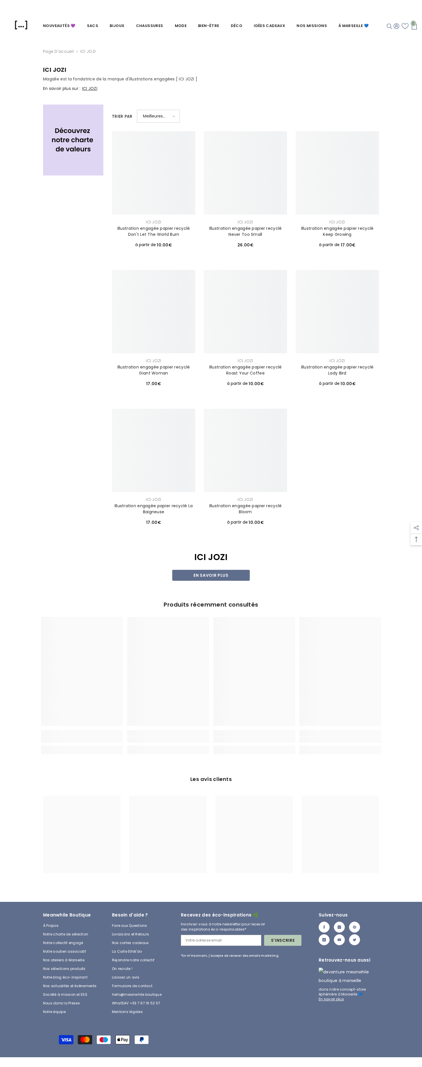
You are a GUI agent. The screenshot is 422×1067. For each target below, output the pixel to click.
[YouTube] (339, 939)
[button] (158, 116)
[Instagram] (339, 927)
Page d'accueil (58, 51)
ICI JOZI (88, 51)
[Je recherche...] (389, 26)
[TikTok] (324, 939)
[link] (73, 140)
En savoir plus (211, 575)
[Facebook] (324, 927)
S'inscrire (283, 940)
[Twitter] (354, 939)
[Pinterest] (354, 927)
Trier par (122, 116)
